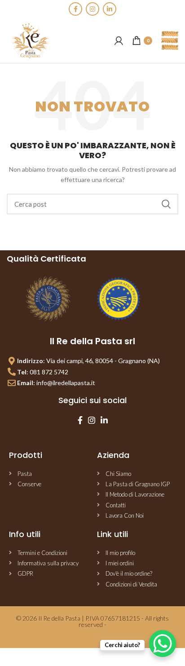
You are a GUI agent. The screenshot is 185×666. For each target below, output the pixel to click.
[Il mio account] (119, 40)
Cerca (166, 204)
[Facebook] (75, 9)
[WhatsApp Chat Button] (162, 643)
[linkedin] (109, 9)
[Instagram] (92, 9)
